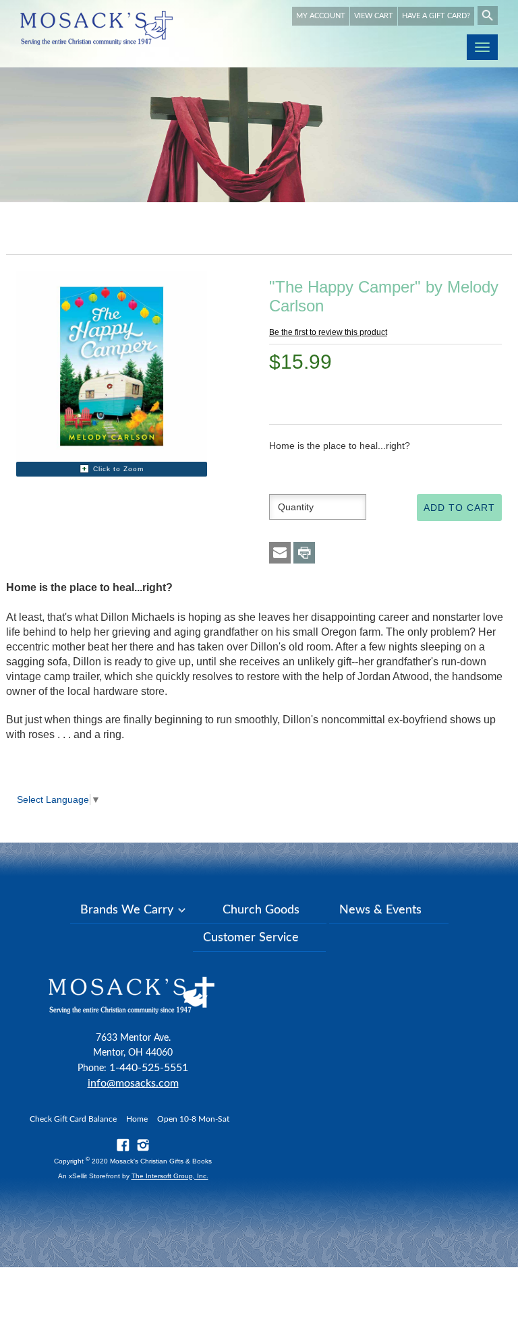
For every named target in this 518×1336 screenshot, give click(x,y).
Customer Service (251, 938)
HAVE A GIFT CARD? (436, 16)
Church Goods (261, 910)
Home (137, 1119)
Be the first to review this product (328, 332)
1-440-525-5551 (148, 1067)
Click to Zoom (118, 469)
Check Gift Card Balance (73, 1119)
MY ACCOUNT (320, 16)
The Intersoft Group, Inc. (170, 1176)
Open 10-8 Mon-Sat (193, 1119)
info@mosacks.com (133, 1083)
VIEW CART (373, 16)
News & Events (380, 910)
